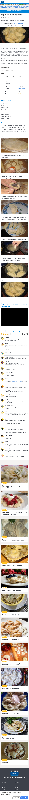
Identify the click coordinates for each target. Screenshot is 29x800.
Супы (16, 789)
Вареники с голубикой (11, 590)
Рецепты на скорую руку (4, 7)
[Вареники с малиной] (14, 677)
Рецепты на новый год (17, 7)
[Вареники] (14, 751)
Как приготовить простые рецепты (2, 1)
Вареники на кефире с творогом (11, 487)
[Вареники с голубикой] (14, 578)
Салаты (17, 787)
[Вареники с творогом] (14, 627)
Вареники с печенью (10, 713)
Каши (16, 785)
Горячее (17, 782)
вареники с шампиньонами (7, 62)
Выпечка (4, 782)
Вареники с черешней (11, 664)
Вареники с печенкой (11, 615)
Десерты (4, 784)
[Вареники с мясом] (14, 726)
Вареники (6, 763)
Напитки (4, 787)
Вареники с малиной (10, 689)
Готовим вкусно (14, 772)
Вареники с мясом (9, 738)
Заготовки (18, 784)
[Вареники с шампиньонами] (14, 528)
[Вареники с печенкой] (14, 603)
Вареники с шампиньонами (13, 540)
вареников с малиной (17, 381)
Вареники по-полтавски (12, 566)
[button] (27, 1)
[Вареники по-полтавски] (14, 554)
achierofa (3, 17)
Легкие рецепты (10, 6)
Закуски (4, 785)
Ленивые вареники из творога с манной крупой (14, 513)
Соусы (3, 789)
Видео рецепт (15, 17)
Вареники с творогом (10, 639)
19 (8, 17)
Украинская (21, 88)
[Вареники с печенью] (14, 701)
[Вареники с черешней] (14, 652)
